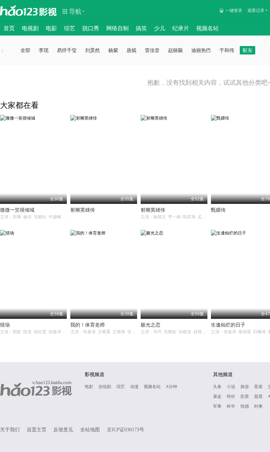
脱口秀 (90, 28)
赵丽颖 (175, 50)
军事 (217, 406)
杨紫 (113, 50)
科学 (231, 406)
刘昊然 (92, 50)
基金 (217, 396)
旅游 (244, 386)
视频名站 (207, 28)
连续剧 (104, 386)
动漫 (134, 386)
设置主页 (36, 429)
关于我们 (10, 429)
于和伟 (226, 50)
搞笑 (141, 28)
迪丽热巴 (201, 50)
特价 (231, 396)
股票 (258, 396)
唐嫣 (131, 50)
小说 (231, 386)
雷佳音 (152, 50)
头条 (217, 386)
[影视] (48, 11)
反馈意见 (63, 429)
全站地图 (90, 429)
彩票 (244, 396)
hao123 (19, 10)
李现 (44, 50)
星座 (258, 386)
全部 (25, 50)
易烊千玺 (67, 50)
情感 (244, 406)
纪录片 (180, 28)
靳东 (247, 50)
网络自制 (117, 28)
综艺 (69, 28)
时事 (258, 406)
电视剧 (30, 28)
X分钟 (171, 386)
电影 (51, 28)
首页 (9, 28)
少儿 (159, 28)
